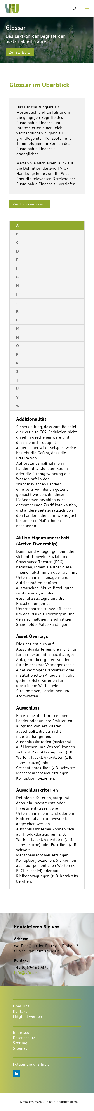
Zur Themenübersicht (30, 204)
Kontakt (20, 1011)
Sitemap (20, 1048)
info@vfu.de (25, 972)
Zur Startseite (20, 52)
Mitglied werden (27, 1016)
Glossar (16, 27)
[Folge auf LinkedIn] (16, 1073)
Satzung (20, 1042)
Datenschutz (24, 1037)
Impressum (23, 1032)
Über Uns (21, 1005)
